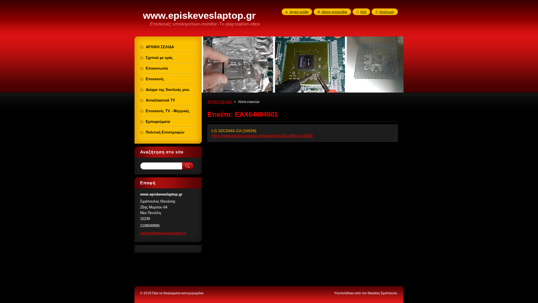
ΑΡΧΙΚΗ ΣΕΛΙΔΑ (219, 102)
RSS (363, 11)
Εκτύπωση (386, 11)
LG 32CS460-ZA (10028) (234, 130)
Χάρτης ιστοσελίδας (334, 11)
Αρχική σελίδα (299, 11)
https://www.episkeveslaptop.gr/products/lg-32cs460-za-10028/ (262, 136)
